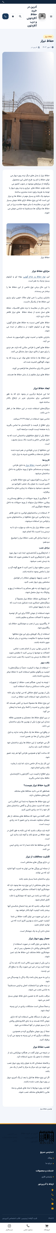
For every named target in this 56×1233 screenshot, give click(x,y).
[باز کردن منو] (51, 16)
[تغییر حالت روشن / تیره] (13, 16)
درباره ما (49, 1163)
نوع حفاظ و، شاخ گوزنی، (34, 276)
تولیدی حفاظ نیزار (46, 1109)
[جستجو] (20, 16)
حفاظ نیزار (48, 36)
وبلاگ (50, 1158)
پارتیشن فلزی (47, 1176)
